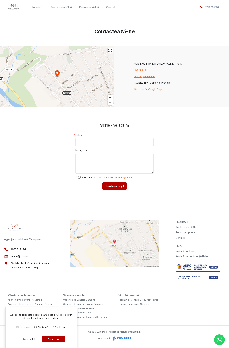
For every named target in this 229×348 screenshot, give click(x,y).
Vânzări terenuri (128, 295)
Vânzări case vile (74, 295)
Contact (110, 7)
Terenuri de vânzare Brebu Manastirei (138, 299)
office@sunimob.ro (144, 76)
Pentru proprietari (89, 7)
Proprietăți (37, 7)
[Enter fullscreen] (110, 50)
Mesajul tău (81, 150)
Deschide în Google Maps (148, 89)
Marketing (60, 327)
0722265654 (212, 7)
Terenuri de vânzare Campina (133, 304)
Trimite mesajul (114, 186)
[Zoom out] (110, 102)
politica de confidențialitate (117, 177)
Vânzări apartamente (21, 295)
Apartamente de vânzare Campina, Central (30, 304)
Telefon (79, 134)
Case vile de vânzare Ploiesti (78, 308)
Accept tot (53, 339)
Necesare (25, 327)
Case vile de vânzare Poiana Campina (83, 304)
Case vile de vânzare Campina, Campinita (85, 317)
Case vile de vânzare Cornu (77, 312)
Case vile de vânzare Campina (79, 299)
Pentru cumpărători (61, 7)
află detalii (49, 314)
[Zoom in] (110, 97)
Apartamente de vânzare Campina (26, 299)
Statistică (43, 327)
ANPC (179, 245)
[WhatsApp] (219, 339)
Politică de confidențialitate (192, 256)
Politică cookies (185, 251)
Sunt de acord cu (106, 177)
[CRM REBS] (121, 338)
